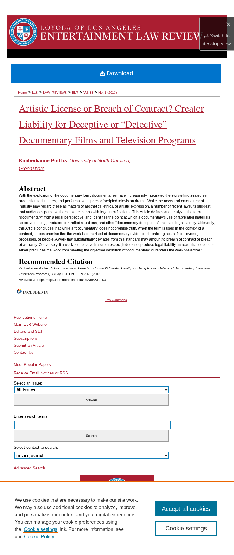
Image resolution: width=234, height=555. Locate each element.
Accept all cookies (186, 508)
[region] (117, 518)
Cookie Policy (39, 536)
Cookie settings (40, 529)
